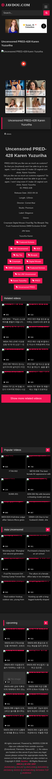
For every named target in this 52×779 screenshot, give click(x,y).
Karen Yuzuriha (19, 280)
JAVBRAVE (26, 773)
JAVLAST (20, 767)
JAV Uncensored (20, 248)
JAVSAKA (7, 770)
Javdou (24, 761)
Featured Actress (26, 242)
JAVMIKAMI (9, 767)
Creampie (16, 261)
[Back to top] (43, 771)
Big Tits (19, 255)
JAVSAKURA (28, 770)
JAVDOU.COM (17, 5)
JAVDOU (17, 770)
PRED (37, 280)
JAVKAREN (42, 767)
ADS (38, 248)
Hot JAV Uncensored (26, 274)
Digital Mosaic (35, 261)
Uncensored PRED (26, 287)
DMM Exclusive (15, 268)
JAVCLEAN (30, 767)
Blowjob (34, 255)
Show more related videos (26, 398)
